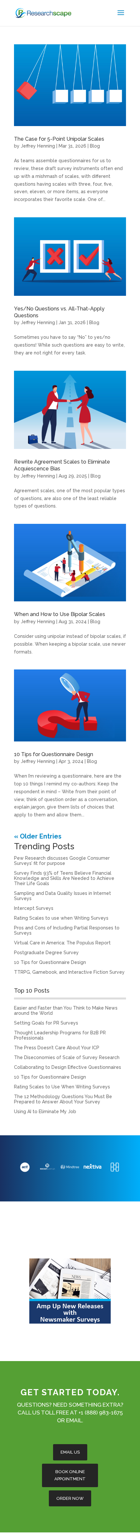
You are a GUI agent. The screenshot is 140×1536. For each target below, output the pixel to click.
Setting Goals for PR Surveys (46, 1023)
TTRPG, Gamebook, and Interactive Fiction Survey (69, 972)
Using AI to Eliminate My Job (45, 1111)
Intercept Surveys (33, 908)
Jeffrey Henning (38, 146)
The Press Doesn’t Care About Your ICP (56, 1047)
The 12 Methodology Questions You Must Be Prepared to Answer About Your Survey (63, 1099)
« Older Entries (38, 836)
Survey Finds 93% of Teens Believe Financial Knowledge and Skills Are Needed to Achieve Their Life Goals (64, 878)
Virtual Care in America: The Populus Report (62, 942)
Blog (95, 146)
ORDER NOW (70, 1498)
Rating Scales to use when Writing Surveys (61, 918)
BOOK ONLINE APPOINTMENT (70, 1475)
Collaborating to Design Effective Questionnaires (67, 1067)
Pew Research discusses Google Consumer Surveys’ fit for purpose (62, 860)
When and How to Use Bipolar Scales (59, 614)
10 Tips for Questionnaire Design (53, 754)
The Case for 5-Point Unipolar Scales (59, 139)
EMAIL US (70, 1452)
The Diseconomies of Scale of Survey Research (66, 1057)
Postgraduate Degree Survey (46, 952)
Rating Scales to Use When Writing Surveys (62, 1086)
